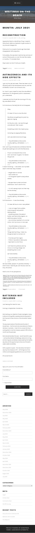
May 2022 (5, 458)
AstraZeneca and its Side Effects (17, 76)
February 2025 (6, 428)
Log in (4, 495)
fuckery (9, 68)
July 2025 (5, 415)
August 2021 (6, 473)
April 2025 (5, 421)
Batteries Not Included (13, 296)
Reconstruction (14, 35)
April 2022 (5, 461)
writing (23, 38)
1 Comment (21, 289)
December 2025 (7, 412)
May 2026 (5, 409)
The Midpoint (6, 519)
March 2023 (6, 443)
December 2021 (7, 464)
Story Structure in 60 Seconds (11, 513)
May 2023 (5, 437)
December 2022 (7, 452)
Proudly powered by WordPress (17, 528)
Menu (18, 3)
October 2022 (6, 455)
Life (19, 38)
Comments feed (7, 501)
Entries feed (6, 498)
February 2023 (6, 446)
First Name (6, 376)
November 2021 (7, 467)
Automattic (24, 530)
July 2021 (5, 476)
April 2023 (5, 440)
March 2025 (6, 424)
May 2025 (5, 418)
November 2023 (7, 431)
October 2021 (6, 470)
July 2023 (5, 434)
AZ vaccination (11, 289)
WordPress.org (7, 504)
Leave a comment (19, 68)
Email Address (7, 370)
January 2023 (6, 449)
